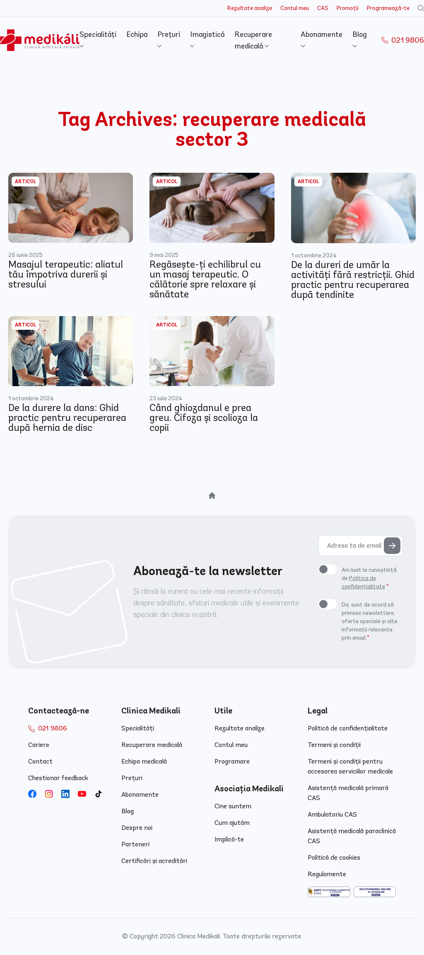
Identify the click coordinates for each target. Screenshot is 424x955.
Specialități (137, 728)
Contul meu (294, 8)
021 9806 (407, 40)
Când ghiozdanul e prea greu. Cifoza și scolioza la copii (203, 417)
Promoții (348, 8)
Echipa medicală (144, 761)
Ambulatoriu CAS (332, 814)
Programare (232, 761)
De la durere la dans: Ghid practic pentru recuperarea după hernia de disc (67, 417)
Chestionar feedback (58, 778)
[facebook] (32, 794)
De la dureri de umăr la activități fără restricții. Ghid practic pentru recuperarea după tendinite (352, 280)
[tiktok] (98, 794)
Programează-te (388, 8)
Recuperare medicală (151, 745)
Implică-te (229, 839)
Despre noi (136, 828)
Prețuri (131, 778)
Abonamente (140, 794)
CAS (322, 8)
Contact (40, 761)
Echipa (136, 34)
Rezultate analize (249, 8)
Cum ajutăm (232, 823)
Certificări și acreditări (154, 861)
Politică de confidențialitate (348, 728)
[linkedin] (65, 794)
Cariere (38, 745)
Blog (127, 811)
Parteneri (135, 844)
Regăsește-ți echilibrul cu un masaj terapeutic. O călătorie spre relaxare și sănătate (205, 279)
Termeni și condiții (334, 745)
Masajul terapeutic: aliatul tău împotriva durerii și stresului (65, 274)
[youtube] (82, 794)
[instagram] (49, 794)
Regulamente (327, 874)
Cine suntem (232, 806)
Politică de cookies (334, 857)
